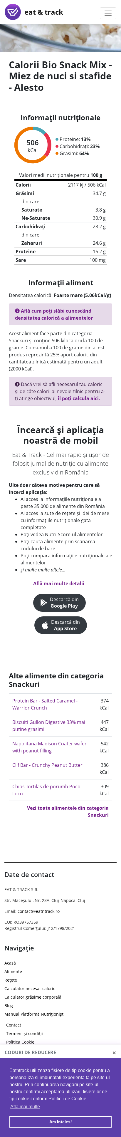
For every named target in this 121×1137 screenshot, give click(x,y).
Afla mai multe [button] (25, 1106)
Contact (13, 1025)
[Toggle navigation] (108, 13)
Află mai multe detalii (58, 583)
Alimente (13, 971)
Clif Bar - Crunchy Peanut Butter (47, 765)
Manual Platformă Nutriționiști (34, 1014)
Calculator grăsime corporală (32, 997)
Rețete (10, 980)
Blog (8, 1005)
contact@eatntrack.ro (39, 911)
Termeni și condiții (24, 1033)
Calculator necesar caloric (29, 988)
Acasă (10, 963)
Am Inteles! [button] (60, 1121)
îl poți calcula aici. (79, 398)
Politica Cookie (20, 1042)
